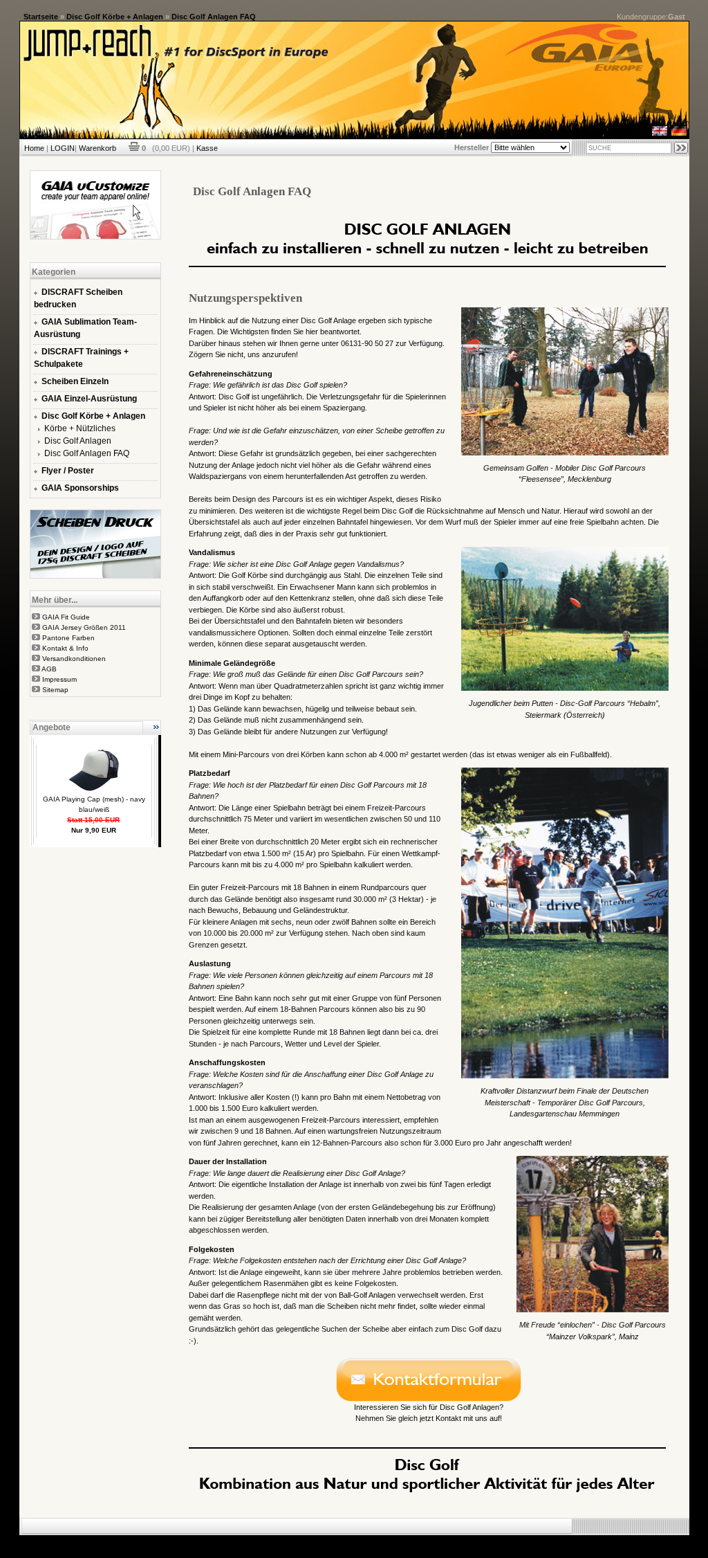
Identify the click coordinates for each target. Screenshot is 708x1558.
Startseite (41, 16)
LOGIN (62, 148)
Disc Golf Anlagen (77, 441)
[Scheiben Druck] (95, 576)
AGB (49, 669)
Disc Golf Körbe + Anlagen (114, 16)
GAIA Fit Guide (66, 617)
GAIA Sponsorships (80, 488)
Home (34, 148)
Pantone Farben (68, 638)
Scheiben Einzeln (75, 381)
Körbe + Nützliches (79, 428)
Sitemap (55, 690)
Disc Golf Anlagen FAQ (213, 16)
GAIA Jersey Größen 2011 (84, 627)
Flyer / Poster (67, 470)
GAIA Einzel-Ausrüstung (89, 399)
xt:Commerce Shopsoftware (402, 1541)
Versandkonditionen (74, 658)
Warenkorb (97, 148)
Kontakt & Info (65, 648)
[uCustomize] (95, 237)
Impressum (59, 679)
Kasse (207, 148)
